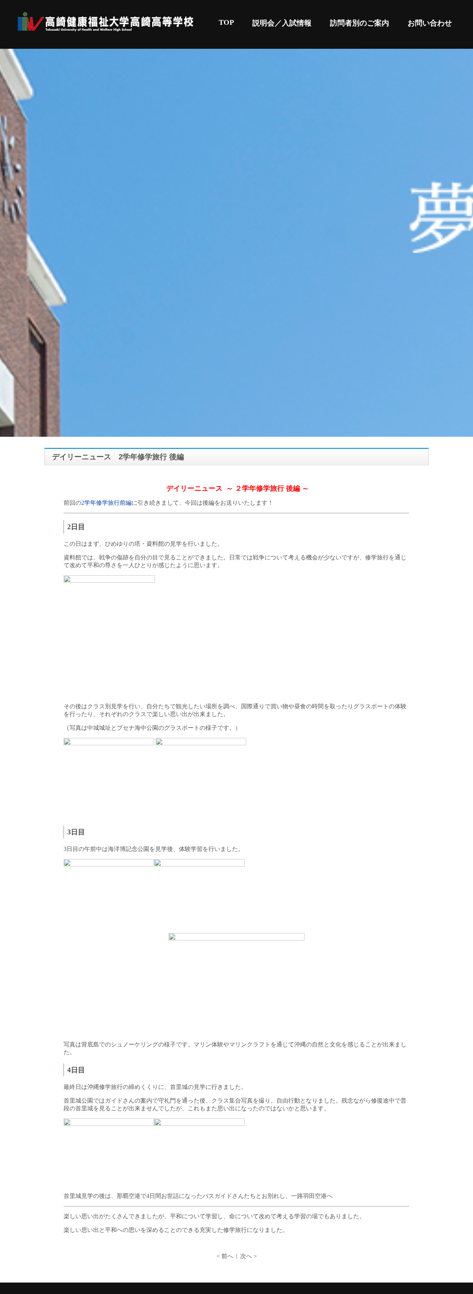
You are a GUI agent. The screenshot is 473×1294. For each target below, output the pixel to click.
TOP (226, 22)
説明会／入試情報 (282, 23)
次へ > (248, 1256)
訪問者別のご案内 (359, 23)
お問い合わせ (430, 23)
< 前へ (225, 1256)
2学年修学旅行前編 (106, 503)
